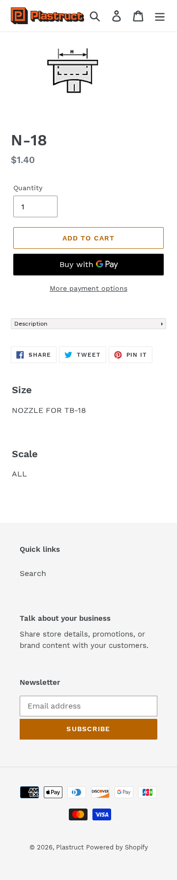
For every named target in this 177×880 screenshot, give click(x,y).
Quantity (27, 188)
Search (33, 573)
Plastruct (70, 847)
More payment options (88, 288)
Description (30, 323)
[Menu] (160, 16)
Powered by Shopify (117, 847)
